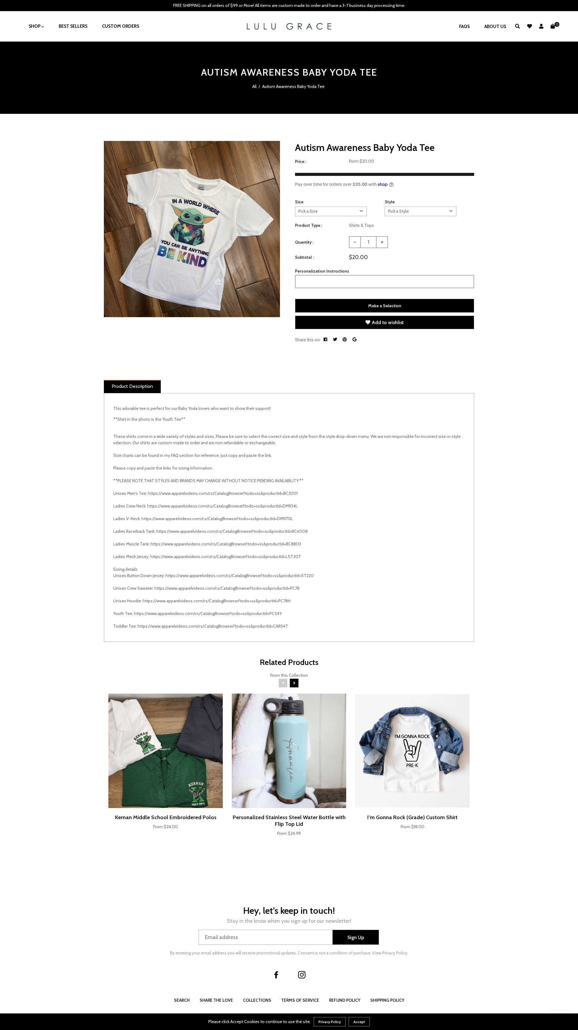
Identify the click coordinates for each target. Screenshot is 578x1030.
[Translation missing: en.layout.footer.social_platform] (276, 974)
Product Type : (308, 225)
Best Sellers (73, 26)
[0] (553, 26)
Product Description (132, 386)
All (254, 86)
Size (299, 201)
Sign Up (355, 937)
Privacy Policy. (395, 953)
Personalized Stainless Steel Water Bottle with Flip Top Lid (289, 820)
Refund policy (344, 1000)
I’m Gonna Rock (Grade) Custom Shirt (412, 817)
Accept (359, 1021)
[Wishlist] (529, 26)
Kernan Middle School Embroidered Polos (165, 817)
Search (182, 1000)
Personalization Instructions (322, 271)
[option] (192, 229)
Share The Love (216, 1000)
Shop (35, 26)
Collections (257, 1000)
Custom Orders (120, 26)
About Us (495, 26)
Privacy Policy (330, 1021)
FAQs (464, 26)
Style (390, 201)
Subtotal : (304, 257)
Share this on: (308, 339)
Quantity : (304, 242)
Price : (300, 161)
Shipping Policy (387, 1000)
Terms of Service (300, 1000)
